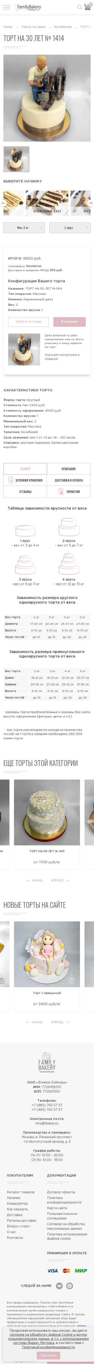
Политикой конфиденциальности (48, 1347)
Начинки (13, 1198)
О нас (11, 1232)
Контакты (15, 1238)
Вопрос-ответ (18, 1226)
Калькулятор (17, 1203)
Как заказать (17, 1209)
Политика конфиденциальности (64, 1200)
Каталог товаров (20, 1192)
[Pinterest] (69, 1285)
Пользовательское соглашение (62, 1216)
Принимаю (48, 1355)
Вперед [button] (57, 880)
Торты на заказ (33, 27)
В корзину (69, 321)
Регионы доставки (21, 1220)
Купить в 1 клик (28, 321)
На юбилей (63, 27)
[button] (3, 203)
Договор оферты (61, 1192)
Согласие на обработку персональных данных (66, 1226)
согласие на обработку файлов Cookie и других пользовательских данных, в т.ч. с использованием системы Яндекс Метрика (48, 1338)
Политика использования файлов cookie (67, 1236)
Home (8, 27)
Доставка (14, 1215)
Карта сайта (57, 1208)
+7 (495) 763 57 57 (47, 1110)
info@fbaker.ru (47, 1123)
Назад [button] (37, 880)
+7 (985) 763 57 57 (47, 1105)
